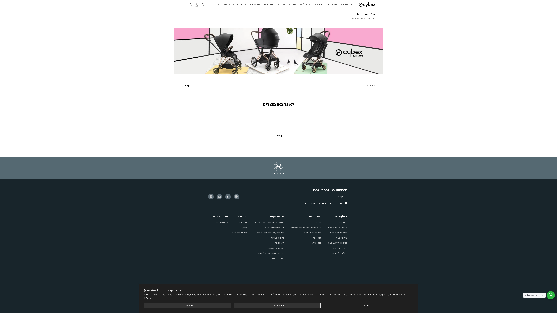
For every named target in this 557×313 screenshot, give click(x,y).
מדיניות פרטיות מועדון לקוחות (271, 253)
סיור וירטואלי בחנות (339, 248)
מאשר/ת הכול (277, 305)
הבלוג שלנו (317, 243)
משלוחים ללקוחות (339, 253)
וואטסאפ (243, 222)
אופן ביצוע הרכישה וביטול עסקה (270, 233)
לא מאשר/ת (187, 305)
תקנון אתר (279, 243)
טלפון (244, 227)
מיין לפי (188, 85)
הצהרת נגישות (277, 258)
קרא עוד (278, 135)
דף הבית (372, 18)
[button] (203, 5)
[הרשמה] (285, 197)
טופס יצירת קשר (239, 233)
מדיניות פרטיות (147, 296)
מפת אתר (317, 238)
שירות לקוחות (341, 238)
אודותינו (318, 222)
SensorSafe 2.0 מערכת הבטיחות (306, 227)
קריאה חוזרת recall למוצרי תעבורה (268, 222)
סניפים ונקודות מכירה (337, 243)
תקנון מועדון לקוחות (275, 248)
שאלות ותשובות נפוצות (274, 227)
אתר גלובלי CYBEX (313, 233)
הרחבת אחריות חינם (338, 233)
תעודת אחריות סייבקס (337, 227)
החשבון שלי (342, 222)
